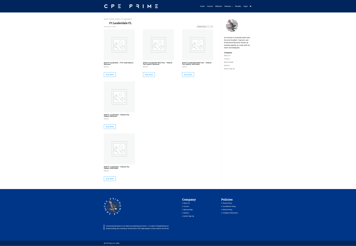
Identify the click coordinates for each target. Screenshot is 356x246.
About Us (227, 56)
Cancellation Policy (229, 206)
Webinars (218, 6)
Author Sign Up (229, 69)
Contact (227, 59)
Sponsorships (228, 62)
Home (202, 6)
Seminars (227, 6)
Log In (245, 6)
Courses (210, 6)
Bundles (238, 6)
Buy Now (110, 74)
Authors (227, 65)
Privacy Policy (227, 203)
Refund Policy (227, 210)
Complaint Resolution (230, 213)
